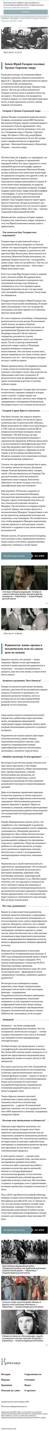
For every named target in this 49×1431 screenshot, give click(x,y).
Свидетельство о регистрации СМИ (15, 1402)
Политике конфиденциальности (16, 7)
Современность (32, 1374)
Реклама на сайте (10, 1390)
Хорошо (25, 12)
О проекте (30, 1390)
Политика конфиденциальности (14, 1406)
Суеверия (29, 1379)
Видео (27, 1385)
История (5, 1374)
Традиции (6, 1385)
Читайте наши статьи (24, 555)
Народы (5, 1379)
